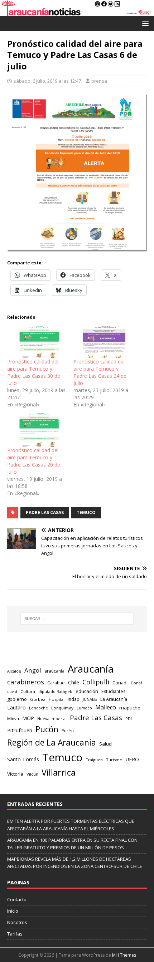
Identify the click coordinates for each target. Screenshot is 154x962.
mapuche (129, 707)
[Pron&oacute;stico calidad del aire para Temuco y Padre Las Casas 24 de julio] (103, 341)
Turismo (114, 759)
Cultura (27, 691)
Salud (105, 744)
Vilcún (32, 774)
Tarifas (15, 934)
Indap (74, 699)
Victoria (15, 774)
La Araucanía (113, 699)
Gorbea (37, 699)
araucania (54, 671)
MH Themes (124, 955)
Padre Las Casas (45, 512)
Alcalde (14, 671)
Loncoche (38, 707)
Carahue (56, 683)
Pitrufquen (19, 730)
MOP (28, 718)
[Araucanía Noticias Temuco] (77, 12)
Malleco (105, 707)
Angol (32, 670)
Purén (68, 731)
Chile (73, 682)
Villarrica (59, 772)
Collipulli (95, 682)
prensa (99, 81)
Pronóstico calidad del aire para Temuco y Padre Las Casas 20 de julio (33, 461)
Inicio (12, 911)
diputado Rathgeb (55, 691)
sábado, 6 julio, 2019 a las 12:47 (47, 81)
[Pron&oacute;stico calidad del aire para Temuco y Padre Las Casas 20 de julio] (36, 430)
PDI (128, 718)
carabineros (25, 682)
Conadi (119, 682)
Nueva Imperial (52, 718)
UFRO (132, 759)
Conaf (136, 682)
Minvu (13, 718)
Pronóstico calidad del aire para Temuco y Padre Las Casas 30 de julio (33, 372)
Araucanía (91, 668)
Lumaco (84, 707)
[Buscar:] (77, 618)
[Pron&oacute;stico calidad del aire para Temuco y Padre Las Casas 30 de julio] (36, 341)
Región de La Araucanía (51, 742)
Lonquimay (62, 707)
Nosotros (17, 922)
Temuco (86, 512)
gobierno (17, 699)
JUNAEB (90, 699)
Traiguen (94, 759)
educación (87, 691)
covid (12, 691)
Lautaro (16, 707)
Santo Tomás (23, 759)
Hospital (56, 699)
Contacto (17, 899)
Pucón (46, 729)
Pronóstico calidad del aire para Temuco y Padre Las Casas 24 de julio (99, 372)
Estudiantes (113, 691)
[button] (144, 23)
